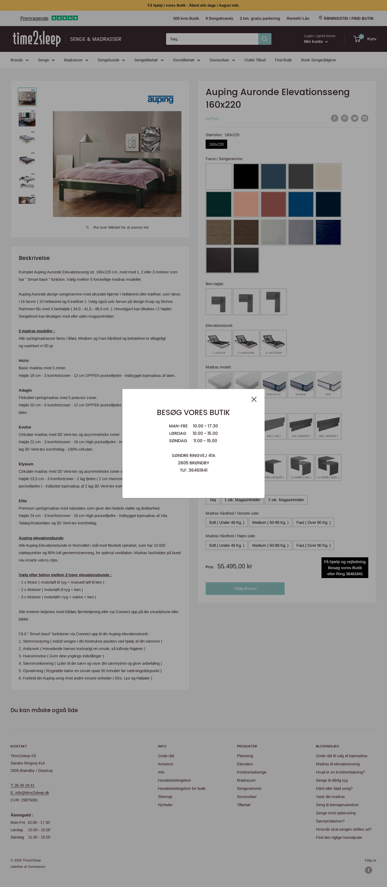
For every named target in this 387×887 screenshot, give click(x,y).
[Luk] (254, 399)
